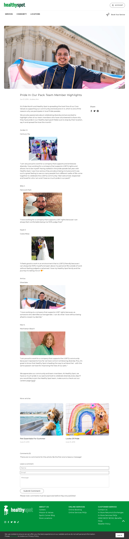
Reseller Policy (104, 524)
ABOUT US (44, 507)
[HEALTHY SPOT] (15, 5)
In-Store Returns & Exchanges (110, 513)
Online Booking (75, 510)
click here (13, 536)
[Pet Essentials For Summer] (41, 419)
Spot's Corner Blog (47, 515)
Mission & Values (46, 513)
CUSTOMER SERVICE (107, 507)
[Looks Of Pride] (87, 419)
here (33, 381)
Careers (42, 510)
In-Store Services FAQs (107, 515)
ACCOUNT (119, 5)
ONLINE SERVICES (77, 507)
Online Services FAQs (78, 513)
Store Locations (45, 518)
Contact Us (102, 510)
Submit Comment (32, 491)
